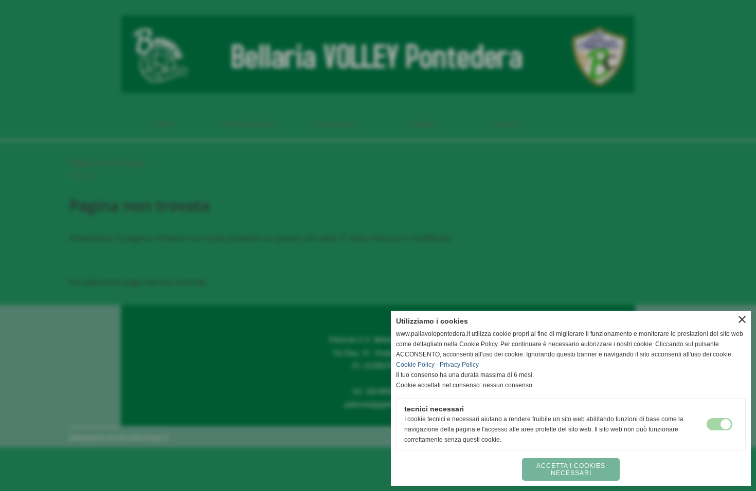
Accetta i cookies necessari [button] (570, 469)
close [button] (742, 319)
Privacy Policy (459, 364)
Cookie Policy (415, 364)
